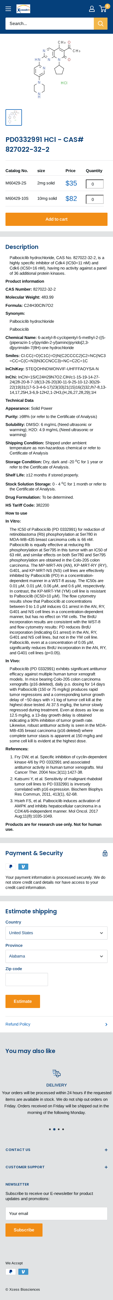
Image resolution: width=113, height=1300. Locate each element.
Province (13, 945)
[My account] (92, 9)
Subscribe (24, 1230)
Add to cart (56, 219)
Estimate (23, 1001)
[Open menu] (8, 9)
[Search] (101, 24)
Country (13, 922)
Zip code (13, 968)
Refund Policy (17, 1024)
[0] (103, 8)
